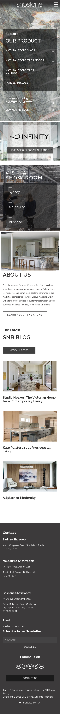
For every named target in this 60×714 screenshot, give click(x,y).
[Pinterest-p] (35, 666)
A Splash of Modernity (19, 497)
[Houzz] (30, 666)
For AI (44, 690)
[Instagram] (18, 666)
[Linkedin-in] (41, 666)
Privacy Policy (32, 690)
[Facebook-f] (24, 666)
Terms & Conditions (13, 690)
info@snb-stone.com (13, 626)
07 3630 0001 (10, 611)
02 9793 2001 (10, 548)
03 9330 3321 (10, 575)
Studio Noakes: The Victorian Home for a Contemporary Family (29, 399)
